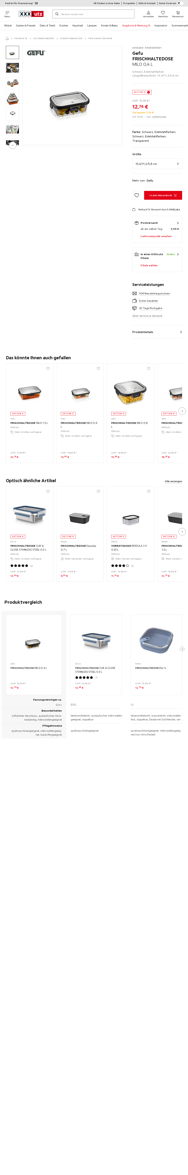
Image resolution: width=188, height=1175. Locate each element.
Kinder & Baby (109, 25)
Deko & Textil (47, 25)
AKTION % (140, 92)
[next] (12, 145)
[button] (12, 52)
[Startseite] (7, 38)
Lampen (92, 25)
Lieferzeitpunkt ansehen (156, 236)
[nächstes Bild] (182, 411)
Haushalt (78, 25)
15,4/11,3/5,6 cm (146, 164)
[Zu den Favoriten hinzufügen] (136, 195)
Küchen (63, 25)
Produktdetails (142, 332)
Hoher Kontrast (167, 3)
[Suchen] (57, 14)
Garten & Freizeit (25, 25)
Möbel (8, 25)
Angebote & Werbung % (136, 25)
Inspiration (161, 25)
